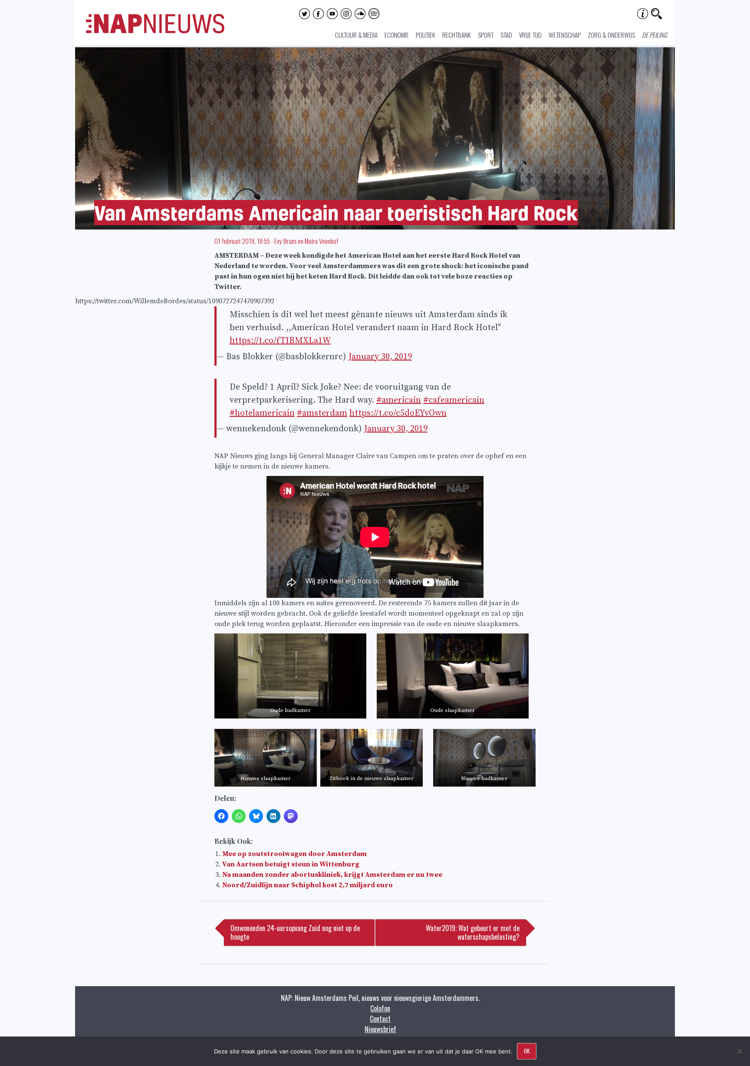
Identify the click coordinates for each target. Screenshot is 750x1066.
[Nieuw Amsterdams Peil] (155, 31)
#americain (398, 400)
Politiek (425, 34)
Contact (380, 1019)
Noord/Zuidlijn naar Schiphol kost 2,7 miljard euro (307, 885)
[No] (739, 1051)
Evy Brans (285, 241)
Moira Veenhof (322, 241)
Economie (397, 34)
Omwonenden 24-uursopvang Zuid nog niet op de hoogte (295, 932)
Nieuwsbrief (380, 1029)
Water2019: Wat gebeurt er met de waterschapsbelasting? (473, 932)
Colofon (380, 1008)
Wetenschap (565, 34)
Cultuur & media (356, 34)
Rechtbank (456, 34)
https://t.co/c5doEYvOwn (398, 413)
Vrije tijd (530, 34)
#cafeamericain (453, 400)
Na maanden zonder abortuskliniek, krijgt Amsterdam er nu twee (332, 874)
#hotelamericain (262, 413)
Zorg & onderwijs (611, 34)
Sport (485, 34)
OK (527, 1050)
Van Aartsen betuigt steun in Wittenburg (290, 864)
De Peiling (654, 34)
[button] (290, 676)
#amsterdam (322, 413)
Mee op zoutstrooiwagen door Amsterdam (294, 854)
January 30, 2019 (380, 356)
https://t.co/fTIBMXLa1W (280, 340)
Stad (506, 34)
